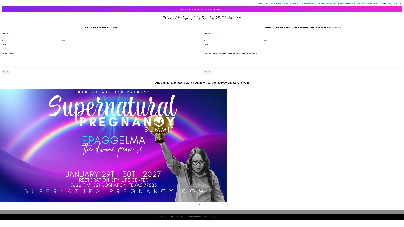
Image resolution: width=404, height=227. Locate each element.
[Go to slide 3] (204, 204)
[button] (400, 3)
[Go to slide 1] (199, 204)
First (3, 41)
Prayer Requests (9, 53)
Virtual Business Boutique (208, 217)
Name (5, 34)
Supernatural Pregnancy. (163, 217)
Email (5, 45)
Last (63, 41)
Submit (5, 72)
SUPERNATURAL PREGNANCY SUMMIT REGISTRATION (202, 9)
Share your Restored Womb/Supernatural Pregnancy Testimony (231, 53)
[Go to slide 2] (202, 204)
